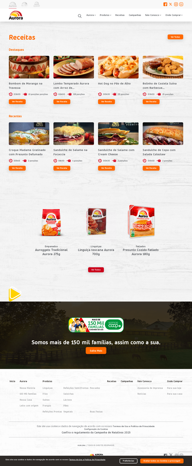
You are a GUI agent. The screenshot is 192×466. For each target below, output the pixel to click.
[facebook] (165, 4)
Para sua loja (174, 387)
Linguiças (47, 387)
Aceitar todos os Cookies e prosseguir (161, 460)
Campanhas (135, 15)
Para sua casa (174, 393)
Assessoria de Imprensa (150, 387)
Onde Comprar (174, 381)
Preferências (128, 460)
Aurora (23, 381)
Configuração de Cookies (96, 429)
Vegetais (68, 411)
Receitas (119, 15)
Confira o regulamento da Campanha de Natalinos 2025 (96, 432)
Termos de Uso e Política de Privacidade (133, 426)
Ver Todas (175, 37)
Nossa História (27, 387)
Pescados (95, 387)
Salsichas (68, 393)
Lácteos (67, 399)
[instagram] (176, 4)
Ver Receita (17, 101)
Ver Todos (96, 269)
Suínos (46, 399)
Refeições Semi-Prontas (75, 387)
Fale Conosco (152, 15)
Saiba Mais (96, 350)
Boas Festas (96, 411)
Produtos (47, 381)
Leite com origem (29, 405)
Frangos (47, 405)
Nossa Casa (26, 399)
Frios (45, 393)
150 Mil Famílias (28, 393)
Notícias (141, 393)
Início (12, 381)
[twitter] (170, 4)
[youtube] (181, 4)
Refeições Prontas (52, 411)
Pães (65, 405)
